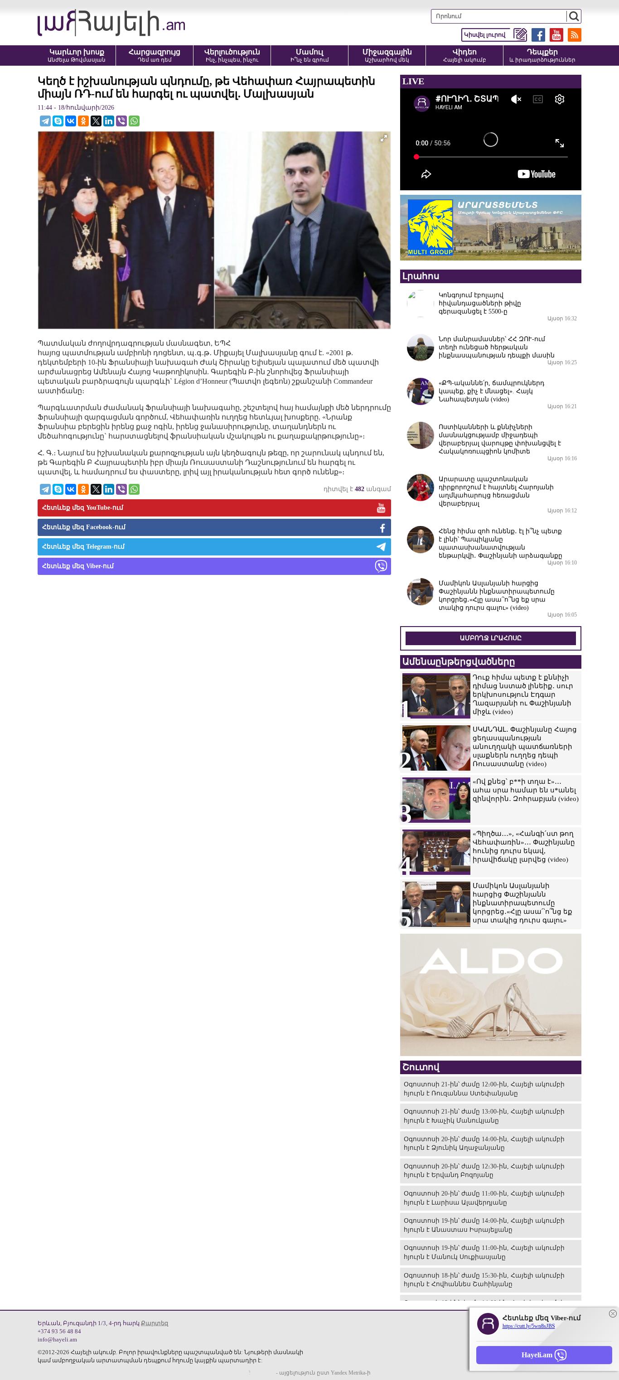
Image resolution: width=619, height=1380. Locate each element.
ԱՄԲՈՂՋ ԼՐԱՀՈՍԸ (491, 638)
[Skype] (58, 121)
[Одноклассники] (83, 121)
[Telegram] (45, 121)
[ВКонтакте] (70, 121)
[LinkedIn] (108, 121)
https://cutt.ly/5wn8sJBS (529, 1326)
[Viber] (121, 121)
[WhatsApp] (134, 121)
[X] (96, 121)
